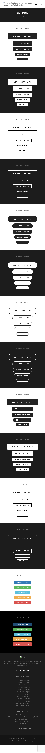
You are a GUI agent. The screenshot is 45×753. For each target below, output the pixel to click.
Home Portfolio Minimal (23, 694)
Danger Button (22, 602)
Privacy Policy (29, 741)
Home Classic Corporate (23, 680)
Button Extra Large (22, 36)
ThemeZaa (33, 739)
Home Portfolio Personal (23, 703)
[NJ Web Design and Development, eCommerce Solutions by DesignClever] (17, 4)
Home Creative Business (23, 685)
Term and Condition (17, 741)
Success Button (22, 587)
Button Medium (22, 49)
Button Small (22, 54)
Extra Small (22, 59)
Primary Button (22, 582)
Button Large (22, 43)
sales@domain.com (24, 719)
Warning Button (22, 597)
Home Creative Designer (23, 689)
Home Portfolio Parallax (23, 699)
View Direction (22, 723)
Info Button (22, 592)
